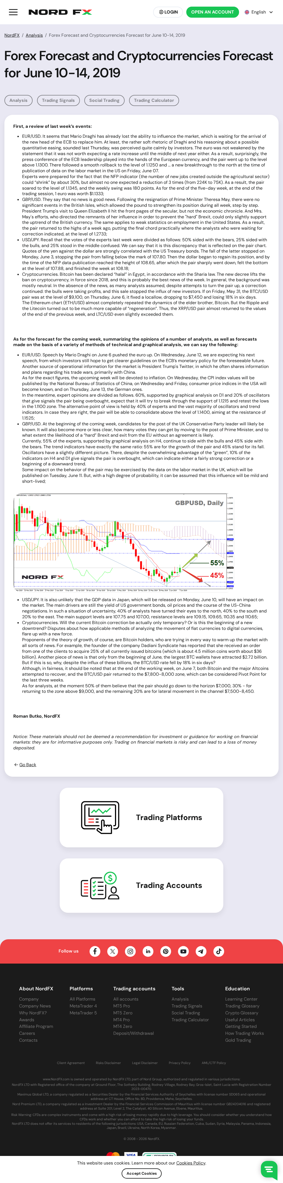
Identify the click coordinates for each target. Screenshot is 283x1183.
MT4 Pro (121, 1020)
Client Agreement (71, 1063)
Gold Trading (238, 1040)
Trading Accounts (169, 885)
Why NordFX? (33, 1013)
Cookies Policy (190, 1163)
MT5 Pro (121, 1006)
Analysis (34, 35)
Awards (26, 1020)
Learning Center (241, 999)
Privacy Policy (180, 1063)
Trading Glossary (242, 1006)
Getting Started (241, 1026)
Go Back (27, 765)
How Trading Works (244, 1033)
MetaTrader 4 (83, 1006)
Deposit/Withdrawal (133, 1033)
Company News (35, 1006)
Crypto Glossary (241, 1013)
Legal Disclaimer (145, 1063)
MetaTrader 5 (83, 1013)
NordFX (12, 35)
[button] (13, 12)
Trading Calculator (154, 100)
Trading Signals (58, 100)
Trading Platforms (169, 818)
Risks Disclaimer (108, 1063)
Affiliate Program (36, 1026)
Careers (27, 1033)
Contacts (28, 1040)
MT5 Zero (122, 1013)
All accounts (125, 999)
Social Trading (104, 100)
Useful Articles (240, 1020)
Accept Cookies (142, 1173)
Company (29, 999)
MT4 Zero (122, 1026)
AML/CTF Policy (214, 1063)
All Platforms (82, 999)
